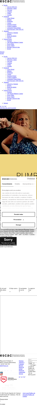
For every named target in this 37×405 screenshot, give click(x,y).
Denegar (18, 225)
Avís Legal (26, 393)
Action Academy (12, 26)
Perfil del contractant (22, 371)
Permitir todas (18, 214)
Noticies (9, 41)
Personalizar (17, 219)
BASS (9, 49)
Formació (6, 16)
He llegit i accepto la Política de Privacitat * (32, 367)
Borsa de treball (21, 368)
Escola (5, 5)
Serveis (9, 37)
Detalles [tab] (17, 184)
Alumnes (6, 31)
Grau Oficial (10, 18)
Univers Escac (8, 39)
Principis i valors (12, 8)
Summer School (11, 24)
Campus (9, 11)
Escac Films (10, 44)
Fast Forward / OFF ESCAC (15, 29)
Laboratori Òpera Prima (14, 28)
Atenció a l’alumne (12, 32)
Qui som (9, 10)
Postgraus (10, 21)
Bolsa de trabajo (11, 36)
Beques (9, 34)
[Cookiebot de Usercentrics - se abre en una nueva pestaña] (27, 179)
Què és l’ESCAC (12, 7)
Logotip (9, 15)
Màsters (9, 20)
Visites (9, 13)
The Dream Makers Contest (15, 42)
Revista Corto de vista (13, 47)
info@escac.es (4, 365)
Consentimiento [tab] (7, 184)
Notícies (21, 361)
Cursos (9, 23)
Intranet (2, 52)
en (3, 53)
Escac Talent (10, 45)
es (0, 53)
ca (1, 53)
